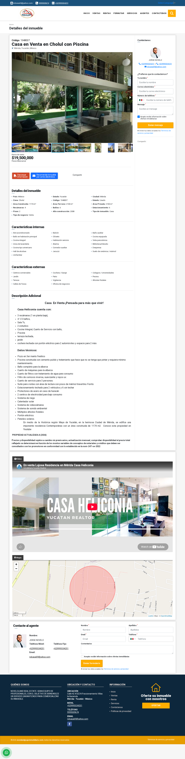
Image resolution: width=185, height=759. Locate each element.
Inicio (86, 13)
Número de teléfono (146, 96)
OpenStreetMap (166, 616)
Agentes (144, 13)
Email (83, 634)
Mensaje (141, 104)
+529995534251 (61, 3)
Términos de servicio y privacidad (116, 669)
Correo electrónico (146, 87)
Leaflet (150, 616)
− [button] (16, 568)
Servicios (132, 13)
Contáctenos (159, 13)
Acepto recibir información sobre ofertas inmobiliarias (106, 657)
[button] (130, 54)
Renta (113, 699)
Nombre (85, 625)
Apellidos (133, 625)
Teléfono (133, 634)
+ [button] (16, 564)
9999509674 (44, 3)
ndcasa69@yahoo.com (156, 67)
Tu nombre (142, 78)
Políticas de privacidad (121, 711)
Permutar (118, 13)
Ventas (96, 13)
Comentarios (86, 644)
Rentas (107, 13)
